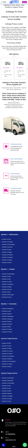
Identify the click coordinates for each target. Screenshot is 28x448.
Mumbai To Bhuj (6, 292)
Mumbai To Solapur (7, 260)
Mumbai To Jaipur (6, 345)
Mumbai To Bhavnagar (8, 294)
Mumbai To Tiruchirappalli (8, 361)
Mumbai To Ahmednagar (8, 244)
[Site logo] (14, 1)
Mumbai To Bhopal (7, 393)
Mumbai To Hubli (6, 311)
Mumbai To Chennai (7, 353)
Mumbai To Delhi (6, 343)
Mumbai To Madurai (7, 358)
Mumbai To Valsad (7, 281)
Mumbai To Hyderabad (8, 378)
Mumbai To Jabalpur (7, 396)
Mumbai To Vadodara (7, 284)
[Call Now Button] (3, 445)
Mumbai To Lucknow (7, 351)
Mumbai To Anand (6, 297)
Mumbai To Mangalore (8, 316)
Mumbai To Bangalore (7, 308)
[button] (25, 445)
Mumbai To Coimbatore (8, 356)
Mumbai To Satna (6, 401)
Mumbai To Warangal (7, 380)
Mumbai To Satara (7, 262)
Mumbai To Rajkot (6, 286)
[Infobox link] (7, 68)
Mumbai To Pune (6, 239)
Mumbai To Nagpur (7, 252)
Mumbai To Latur (6, 388)
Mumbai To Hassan (7, 331)
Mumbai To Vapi (6, 279)
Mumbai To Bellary (7, 321)
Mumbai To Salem (6, 366)
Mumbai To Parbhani (7, 254)
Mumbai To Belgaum (7, 319)
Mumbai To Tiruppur (7, 364)
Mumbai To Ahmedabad (8, 274)
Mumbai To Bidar (6, 326)
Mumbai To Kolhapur (7, 257)
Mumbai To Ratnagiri (7, 241)
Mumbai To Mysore (7, 313)
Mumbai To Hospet (7, 329)
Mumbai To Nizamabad (8, 383)
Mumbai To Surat (6, 276)
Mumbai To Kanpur (7, 348)
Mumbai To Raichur (7, 324)
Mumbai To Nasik (6, 249)
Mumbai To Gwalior (7, 398)
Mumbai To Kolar (6, 385)
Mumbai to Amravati (7, 247)
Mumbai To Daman (7, 289)
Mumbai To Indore (6, 390)
